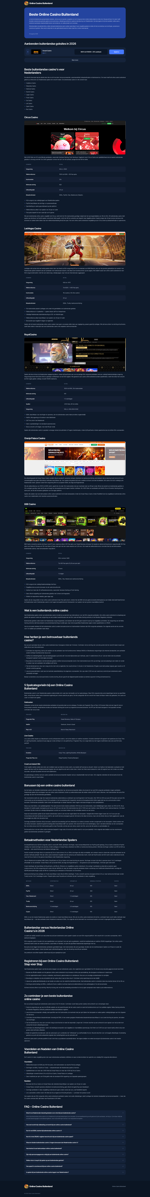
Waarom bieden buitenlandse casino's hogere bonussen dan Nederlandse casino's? (52, 1142)
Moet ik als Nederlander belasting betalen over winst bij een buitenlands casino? (51, 1113)
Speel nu (116, 52)
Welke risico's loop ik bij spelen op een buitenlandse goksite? (45, 1160)
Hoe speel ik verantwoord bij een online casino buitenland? (44, 1166)
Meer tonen (75, 60)
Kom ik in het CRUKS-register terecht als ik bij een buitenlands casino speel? (49, 1136)
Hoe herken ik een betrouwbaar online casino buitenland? (44, 1148)
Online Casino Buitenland (119, 1186)
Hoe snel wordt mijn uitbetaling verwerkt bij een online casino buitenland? (49, 1125)
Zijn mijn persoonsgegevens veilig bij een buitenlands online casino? (47, 1154)
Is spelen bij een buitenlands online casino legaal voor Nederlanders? (47, 1172)
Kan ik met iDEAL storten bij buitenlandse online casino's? (44, 1130)
